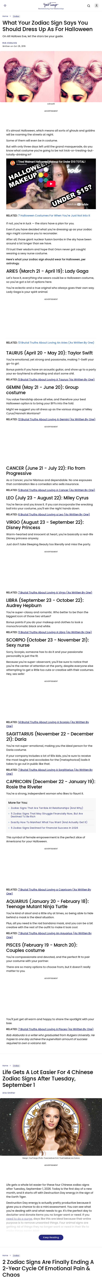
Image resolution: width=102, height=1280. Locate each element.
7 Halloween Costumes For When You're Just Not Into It (54, 215)
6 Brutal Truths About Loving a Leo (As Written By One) (54, 514)
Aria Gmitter (9, 1093)
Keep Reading (51, 1237)
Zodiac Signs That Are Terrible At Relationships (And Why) (47, 808)
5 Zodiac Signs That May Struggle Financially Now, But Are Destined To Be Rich (47, 815)
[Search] (88, 5)
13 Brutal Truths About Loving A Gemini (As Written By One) (56, 419)
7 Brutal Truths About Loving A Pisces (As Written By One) (56, 1029)
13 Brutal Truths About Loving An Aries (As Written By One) (56, 342)
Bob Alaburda (10, 43)
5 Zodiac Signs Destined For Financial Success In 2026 (44, 827)
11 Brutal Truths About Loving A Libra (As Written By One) (55, 632)
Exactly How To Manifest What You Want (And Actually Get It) (49, 822)
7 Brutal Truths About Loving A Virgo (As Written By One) (55, 592)
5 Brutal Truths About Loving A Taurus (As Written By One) (56, 379)
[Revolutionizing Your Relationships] (51, 5)
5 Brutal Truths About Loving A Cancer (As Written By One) (56, 490)
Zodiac (16, 16)
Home (5, 16)
